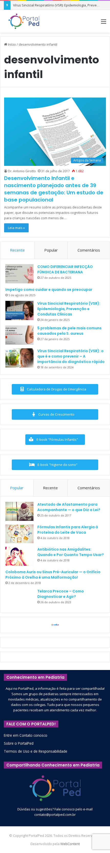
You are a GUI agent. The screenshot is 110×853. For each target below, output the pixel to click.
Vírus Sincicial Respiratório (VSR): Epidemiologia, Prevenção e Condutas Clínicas (68, 309)
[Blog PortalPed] (24, 21)
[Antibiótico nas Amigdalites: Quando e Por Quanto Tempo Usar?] (19, 556)
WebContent (70, 843)
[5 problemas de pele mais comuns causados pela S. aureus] (19, 335)
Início (11, 44)
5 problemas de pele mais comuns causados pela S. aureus (69, 330)
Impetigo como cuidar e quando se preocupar (48, 289)
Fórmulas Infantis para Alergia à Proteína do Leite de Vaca (67, 529)
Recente (17, 250)
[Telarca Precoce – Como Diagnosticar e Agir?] (19, 598)
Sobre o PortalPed (19, 743)
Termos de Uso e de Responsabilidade (35, 751)
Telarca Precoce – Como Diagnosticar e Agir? (60, 594)
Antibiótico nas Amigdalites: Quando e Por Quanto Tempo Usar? (70, 552)
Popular (51, 250)
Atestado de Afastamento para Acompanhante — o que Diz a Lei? (68, 507)
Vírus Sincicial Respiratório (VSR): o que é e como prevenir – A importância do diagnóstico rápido (71, 356)
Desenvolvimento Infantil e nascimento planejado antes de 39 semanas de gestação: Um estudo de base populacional (53, 189)
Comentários (89, 250)
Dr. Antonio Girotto (22, 171)
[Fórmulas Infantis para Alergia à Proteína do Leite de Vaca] (19, 533)
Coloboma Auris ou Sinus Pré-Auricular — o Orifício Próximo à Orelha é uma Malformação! (53, 574)
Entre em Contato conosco (25, 735)
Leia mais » (16, 227)
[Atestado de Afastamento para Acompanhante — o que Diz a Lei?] (19, 511)
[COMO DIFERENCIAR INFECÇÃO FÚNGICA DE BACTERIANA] (19, 273)
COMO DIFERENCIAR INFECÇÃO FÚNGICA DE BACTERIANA (65, 269)
